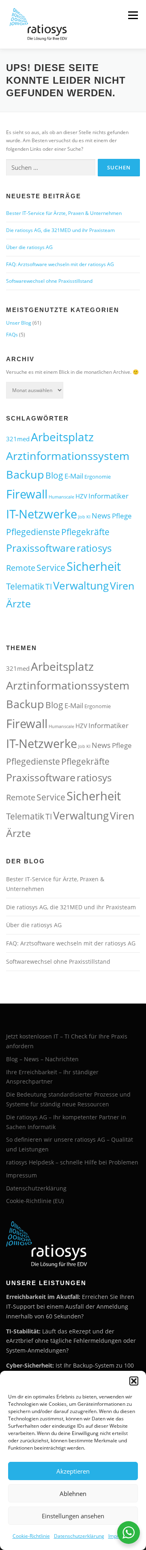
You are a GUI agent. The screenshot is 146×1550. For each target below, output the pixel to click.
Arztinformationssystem (67, 455)
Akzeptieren (73, 1471)
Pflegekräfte (85, 532)
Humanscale (61, 497)
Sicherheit (94, 566)
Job (81, 517)
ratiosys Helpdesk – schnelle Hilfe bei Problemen (72, 1162)
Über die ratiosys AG (29, 247)
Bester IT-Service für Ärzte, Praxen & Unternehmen (64, 213)
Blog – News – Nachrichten (42, 1059)
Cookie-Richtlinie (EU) (35, 1201)
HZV (81, 496)
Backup (25, 474)
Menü (132, 15)
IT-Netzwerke (41, 514)
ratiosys (94, 548)
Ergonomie (97, 476)
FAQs (12, 334)
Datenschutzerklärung (79, 1536)
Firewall (26, 494)
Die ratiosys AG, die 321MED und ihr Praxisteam (60, 230)
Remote (20, 567)
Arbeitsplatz (62, 436)
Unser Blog (18, 322)
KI (88, 517)
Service (50, 567)
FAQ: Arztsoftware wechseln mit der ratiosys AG (60, 264)
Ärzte (18, 603)
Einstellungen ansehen (73, 1516)
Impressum (21, 1175)
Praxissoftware (40, 548)
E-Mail (73, 476)
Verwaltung (81, 585)
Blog (54, 475)
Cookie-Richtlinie (31, 1536)
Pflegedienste (33, 532)
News (101, 515)
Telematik (25, 586)
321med (18, 439)
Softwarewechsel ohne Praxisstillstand (49, 280)
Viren (122, 585)
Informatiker (108, 496)
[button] (134, 1381)
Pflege (122, 515)
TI (48, 586)
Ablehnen (73, 1493)
